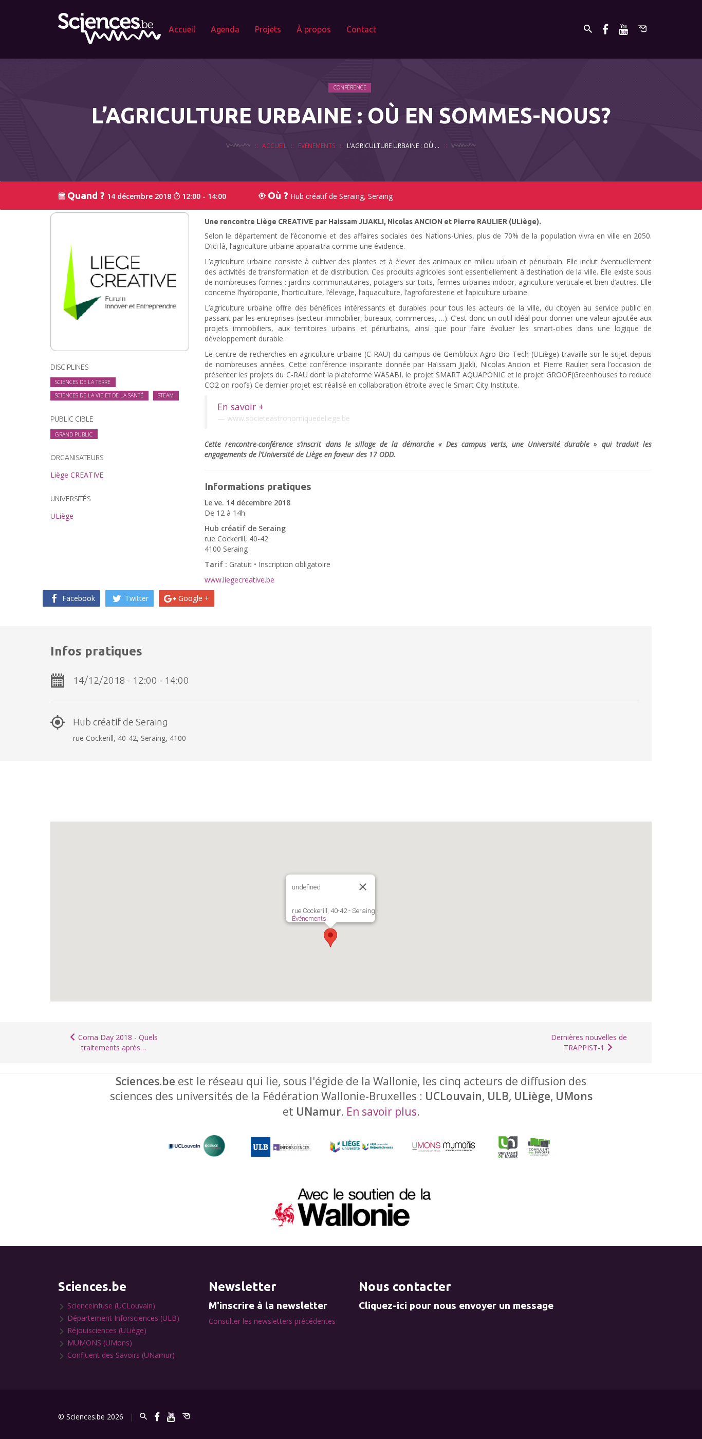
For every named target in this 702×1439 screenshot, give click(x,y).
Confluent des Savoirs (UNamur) (121, 1355)
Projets (268, 29)
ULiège (61, 516)
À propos (314, 29)
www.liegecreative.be (239, 580)
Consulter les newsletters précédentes (272, 1321)
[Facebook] (605, 29)
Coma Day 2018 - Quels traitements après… (117, 1042)
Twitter (136, 598)
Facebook (77, 598)
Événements (309, 918)
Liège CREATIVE (76, 475)
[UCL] (197, 1146)
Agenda (225, 29)
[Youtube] (623, 29)
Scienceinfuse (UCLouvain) (111, 1305)
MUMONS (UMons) (99, 1342)
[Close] (362, 887)
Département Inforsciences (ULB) (123, 1318)
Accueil (182, 29)
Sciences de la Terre (82, 382)
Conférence (350, 87)
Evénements (317, 145)
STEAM (166, 395)
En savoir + (240, 406)
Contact (361, 29)
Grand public (74, 434)
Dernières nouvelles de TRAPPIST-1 (589, 1042)
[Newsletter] (642, 29)
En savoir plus (381, 1111)
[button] (330, 938)
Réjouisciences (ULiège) (106, 1330)
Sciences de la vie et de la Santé (99, 395)
